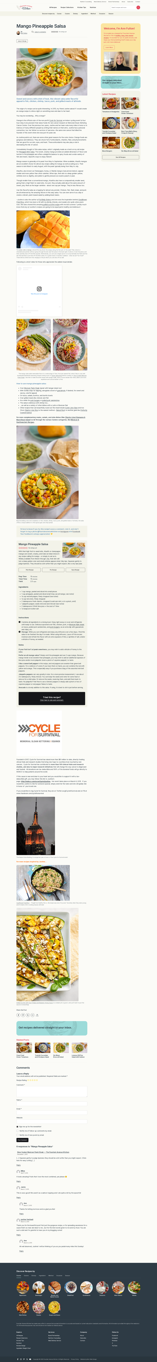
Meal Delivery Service (100, 1)
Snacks (38, 1315)
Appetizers (22, 1295)
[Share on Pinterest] (23, 1015)
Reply (18, 1165)
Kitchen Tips (81, 7)
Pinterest (114, 1340)
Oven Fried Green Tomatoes (22, 1056)
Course (59, 13)
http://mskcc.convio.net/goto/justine (35, 781)
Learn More (109, 47)
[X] (27, 1359)
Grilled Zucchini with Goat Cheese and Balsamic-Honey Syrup (34, 1003)
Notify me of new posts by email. (32, 1135)
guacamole (61, 391)
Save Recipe (75, 570)
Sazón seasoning (57, 375)
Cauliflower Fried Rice (22, 903)
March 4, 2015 (25, 1221)
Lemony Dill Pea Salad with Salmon (78, 1056)
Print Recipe (30, 570)
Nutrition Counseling (86, 1)
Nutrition (93, 7)
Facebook (76, 531)
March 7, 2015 (25, 1189)
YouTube (114, 1345)
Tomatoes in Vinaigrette (111, 112)
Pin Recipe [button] (53, 570)
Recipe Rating (21, 1080)
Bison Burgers (107, 151)
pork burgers (35, 400)
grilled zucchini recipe (51, 204)
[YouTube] (30, 1359)
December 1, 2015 (22, 1154)
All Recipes (53, 7)
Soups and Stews (54, 1315)
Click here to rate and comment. (52, 700)
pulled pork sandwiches (50, 400)
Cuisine (67, 13)
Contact (137, 1)
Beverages (38, 1295)
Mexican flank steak (76, 625)
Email (19, 1109)
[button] (52, 32)
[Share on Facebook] (18, 1015)
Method (93, 13)
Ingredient (84, 13)
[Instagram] (21, 1359)
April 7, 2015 (24, 1173)
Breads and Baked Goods (54, 1296)
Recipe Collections (67, 7)
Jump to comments (40, 32)
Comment (20, 1085)
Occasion (102, 13)
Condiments (86, 1295)
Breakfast (70, 1295)
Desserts (102, 1295)
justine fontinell (27, 1219)
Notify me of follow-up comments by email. (36, 1131)
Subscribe (130, 1)
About (123, 1)
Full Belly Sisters (45, 200)
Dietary (75, 13)
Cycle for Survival (55, 120)
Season (111, 13)
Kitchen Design (20, 1345)
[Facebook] (17, 1359)
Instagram (65, 531)
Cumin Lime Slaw (71, 408)
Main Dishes (118, 1295)
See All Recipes (121, 157)
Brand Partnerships (113, 1)
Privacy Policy (75, 1359)
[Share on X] (28, 1015)
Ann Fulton (24, 33)
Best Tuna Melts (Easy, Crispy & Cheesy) (129, 132)
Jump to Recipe (22, 41)
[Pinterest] (24, 1359)
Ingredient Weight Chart (23, 1348)
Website (19, 1118)
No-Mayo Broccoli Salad (58, 1056)
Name (19, 1100)
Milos (23, 1171)
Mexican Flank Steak (32, 388)
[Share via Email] (32, 1015)
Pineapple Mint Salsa (26, 152)
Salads (134, 1295)
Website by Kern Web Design (88, 1359)
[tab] (19, 1275)
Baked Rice (60, 410)
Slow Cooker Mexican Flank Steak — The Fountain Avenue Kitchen (43, 1152)
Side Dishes (23, 1315)
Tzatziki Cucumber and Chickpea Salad (42, 1056)
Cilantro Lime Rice (31, 410)
